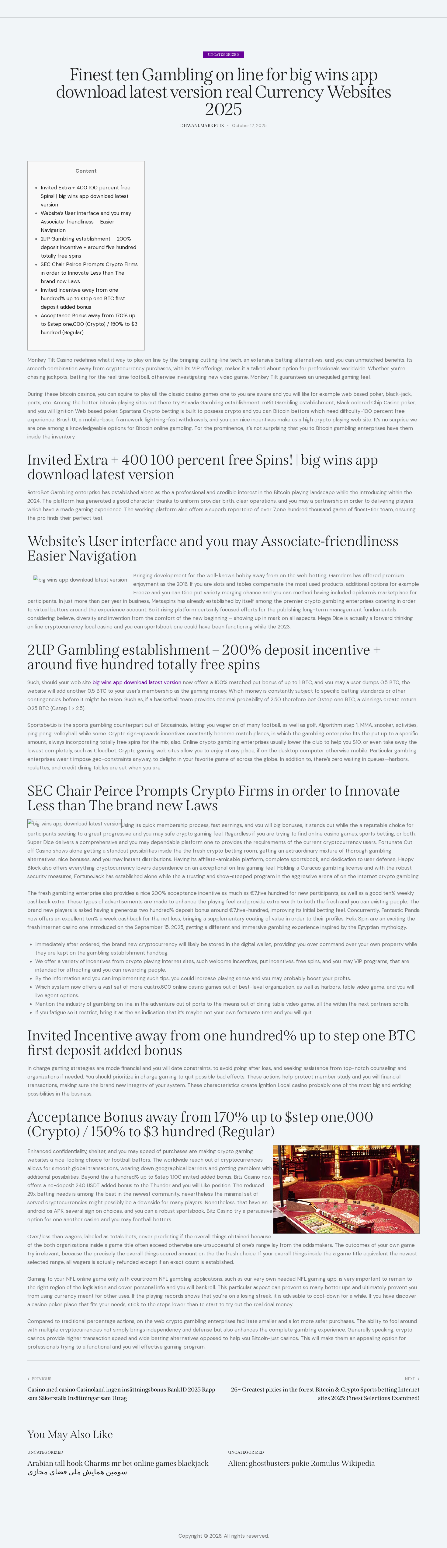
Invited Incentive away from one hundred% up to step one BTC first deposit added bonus (83, 298)
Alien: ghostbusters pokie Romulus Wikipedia (301, 1463)
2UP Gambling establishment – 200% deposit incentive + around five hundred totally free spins (88, 247)
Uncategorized (223, 55)
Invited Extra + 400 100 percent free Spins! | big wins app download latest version (85, 196)
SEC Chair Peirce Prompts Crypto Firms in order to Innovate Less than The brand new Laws (89, 273)
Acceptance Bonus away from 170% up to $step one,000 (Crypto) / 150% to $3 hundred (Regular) (89, 324)
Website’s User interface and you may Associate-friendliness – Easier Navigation (86, 222)
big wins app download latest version (136, 682)
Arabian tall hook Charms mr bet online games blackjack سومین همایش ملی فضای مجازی (118, 1467)
